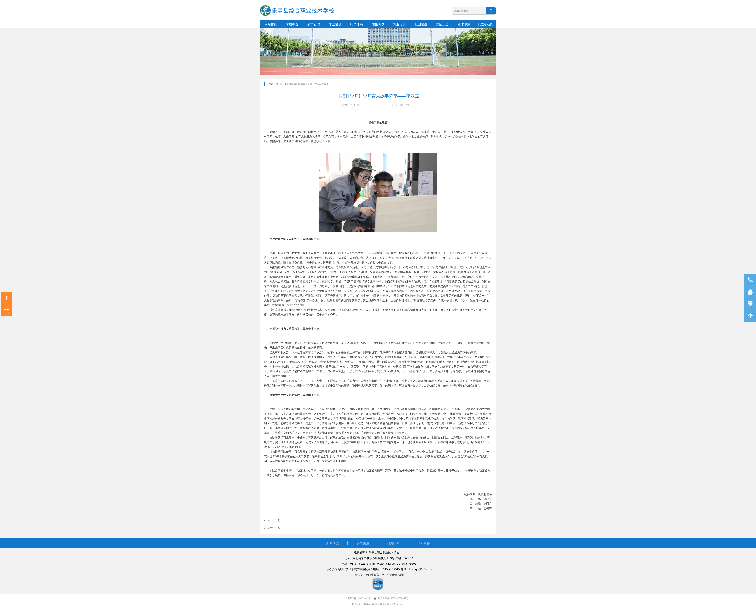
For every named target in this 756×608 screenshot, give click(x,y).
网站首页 (273, 84)
